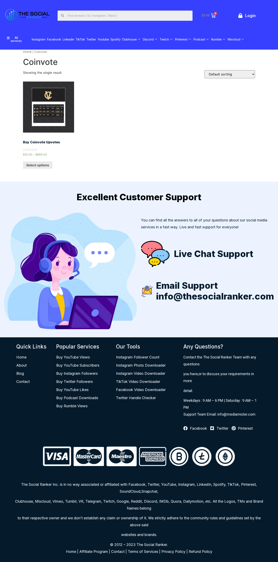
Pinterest (181, 39)
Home (27, 52)
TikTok (80, 39)
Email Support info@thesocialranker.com (215, 291)
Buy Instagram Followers (77, 373)
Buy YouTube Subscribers (77, 365)
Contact (23, 381)
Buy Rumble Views (72, 406)
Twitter (91, 39)
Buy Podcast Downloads (77, 398)
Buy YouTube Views (73, 357)
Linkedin (68, 39)
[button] (14, 39)
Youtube (103, 39)
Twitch (164, 39)
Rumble (216, 39)
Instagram (38, 39)
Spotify (115, 39)
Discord (148, 39)
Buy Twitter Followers (74, 381)
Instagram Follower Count (137, 357)
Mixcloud (234, 39)
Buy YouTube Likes (72, 390)
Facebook (54, 39)
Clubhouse (129, 39)
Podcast (199, 39)
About (21, 365)
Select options (37, 165)
